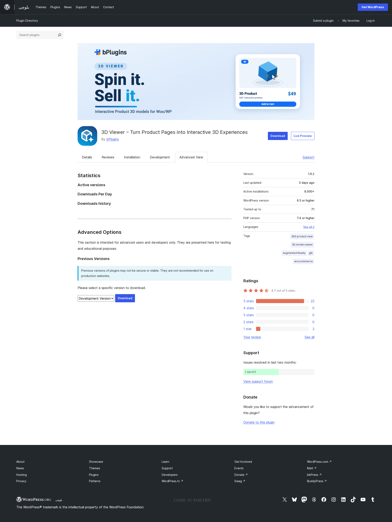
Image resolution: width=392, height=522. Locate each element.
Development (160, 157)
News (20, 468)
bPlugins (112, 139)
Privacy (21, 481)
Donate (241, 474)
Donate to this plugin (259, 422)
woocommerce (303, 261)
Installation (132, 157)
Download (278, 136)
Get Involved (243, 461)
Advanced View (191, 157)
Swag (239, 481)
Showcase (96, 461)
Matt (312, 468)
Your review (252, 337)
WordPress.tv (172, 481)
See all (309, 337)
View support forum (258, 381)
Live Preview (303, 136)
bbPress (314, 474)
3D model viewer (302, 244)
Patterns (94, 481)
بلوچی (58, 500)
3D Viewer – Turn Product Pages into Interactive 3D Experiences (174, 132)
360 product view (302, 236)
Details (87, 157)
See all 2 (308, 227)
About (20, 461)
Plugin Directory (27, 20)
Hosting (21, 474)
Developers (170, 474)
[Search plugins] (60, 35)
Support (308, 157)
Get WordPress (373, 7)
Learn (165, 461)
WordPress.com (319, 461)
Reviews (108, 157)
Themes (94, 468)
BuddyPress (317, 481)
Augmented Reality (294, 252)
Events (239, 468)
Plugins (94, 474)
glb (311, 252)
